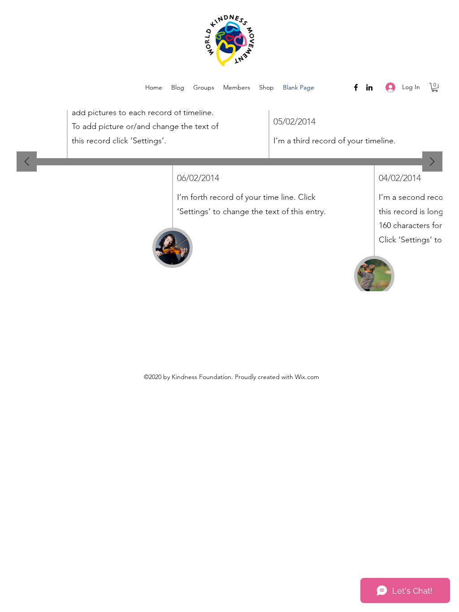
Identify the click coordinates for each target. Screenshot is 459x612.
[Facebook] (355, 87)
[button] (434, 87)
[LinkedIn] (369, 87)
